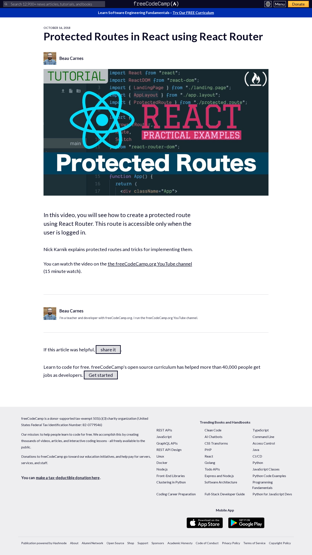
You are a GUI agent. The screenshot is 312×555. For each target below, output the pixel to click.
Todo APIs (212, 469)
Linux (160, 456)
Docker (161, 462)
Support (143, 543)
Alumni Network (92, 543)
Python (258, 462)
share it (108, 349)
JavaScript (164, 437)
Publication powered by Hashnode (44, 543)
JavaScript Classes (266, 469)
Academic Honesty (180, 543)
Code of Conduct (207, 543)
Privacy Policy (231, 543)
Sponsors (158, 543)
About (74, 543)
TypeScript (261, 430)
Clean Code (213, 430)
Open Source (115, 543)
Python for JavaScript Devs (272, 494)
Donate (298, 4)
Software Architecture (221, 482)
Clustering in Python (171, 482)
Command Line (263, 437)
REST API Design (168, 450)
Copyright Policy (280, 543)
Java (256, 450)
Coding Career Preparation (176, 494)
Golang (210, 462)
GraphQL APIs (167, 443)
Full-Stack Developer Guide (225, 494)
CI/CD (257, 456)
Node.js (162, 469)
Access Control (264, 443)
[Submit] (6, 4)
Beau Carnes (71, 58)
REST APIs (164, 430)
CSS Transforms (216, 443)
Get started (101, 375)
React (209, 456)
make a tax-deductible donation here (68, 477)
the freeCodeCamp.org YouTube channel (150, 264)
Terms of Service (254, 543)
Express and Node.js (219, 476)
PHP (208, 450)
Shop (130, 543)
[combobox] (54, 4)
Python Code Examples (269, 476)
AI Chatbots (213, 437)
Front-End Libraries (170, 476)
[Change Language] (268, 4)
